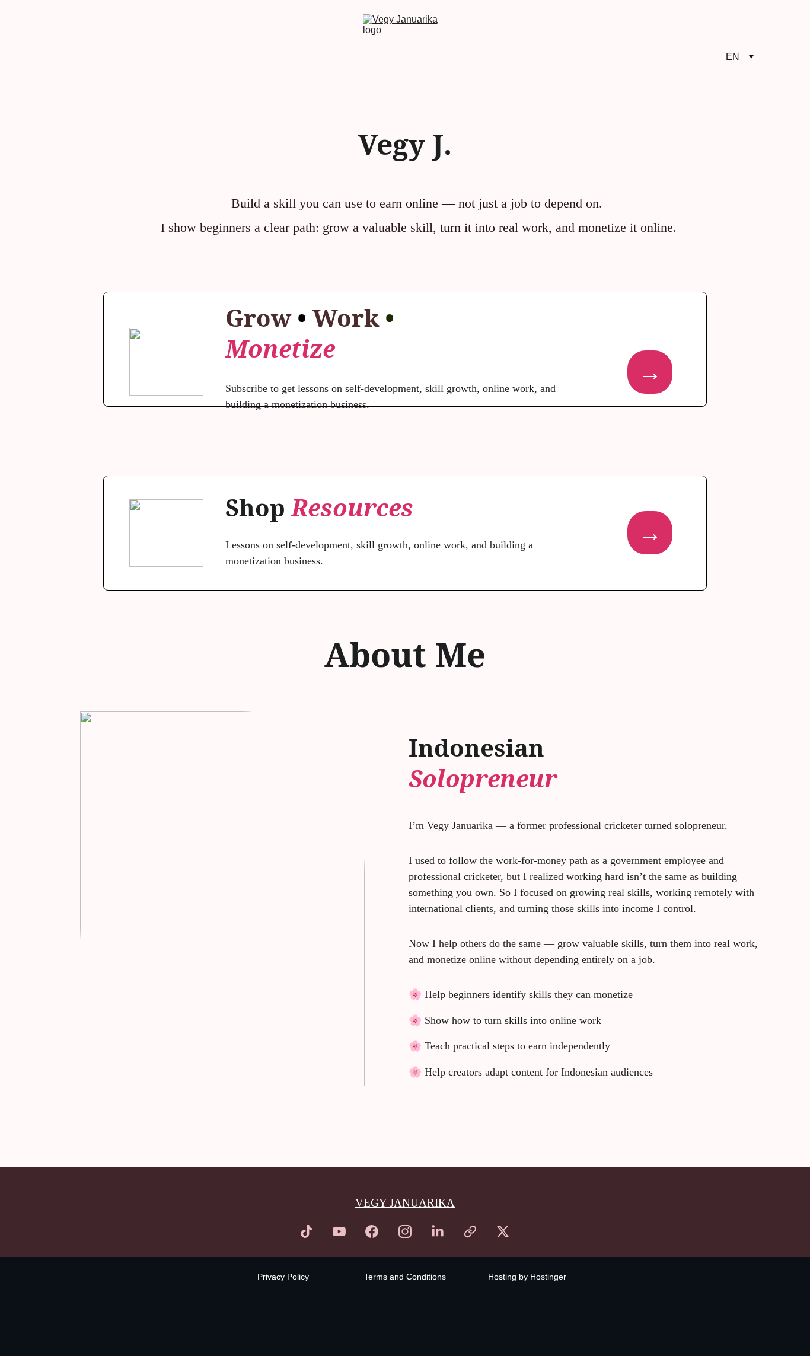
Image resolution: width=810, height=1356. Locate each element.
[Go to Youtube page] (339, 1231)
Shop (258, 507)
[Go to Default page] (470, 1231)
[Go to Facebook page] (371, 1231)
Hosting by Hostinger (527, 1276)
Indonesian (479, 747)
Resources (352, 507)
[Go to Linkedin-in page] (437, 1231)
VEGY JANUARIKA (405, 1203)
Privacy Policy (283, 1276)
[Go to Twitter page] (502, 1231)
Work (348, 317)
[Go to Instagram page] (405, 1231)
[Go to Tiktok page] (306, 1231)
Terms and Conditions (405, 1276)
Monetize (280, 348)
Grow (261, 317)
